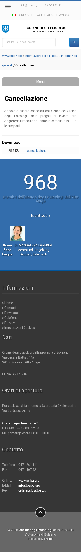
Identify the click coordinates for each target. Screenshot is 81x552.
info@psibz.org (29, 5)
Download (64, 14)
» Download (10, 313)
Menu (40, 82)
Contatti (51, 14)
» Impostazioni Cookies (18, 327)
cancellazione (37, 150)
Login (40, 14)
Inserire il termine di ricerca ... (22, 42)
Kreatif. (48, 538)
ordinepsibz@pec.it (32, 490)
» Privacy (8, 322)
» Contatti (9, 308)
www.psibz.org (12, 56)
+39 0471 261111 (53, 5)
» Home (7, 303)
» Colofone (10, 318)
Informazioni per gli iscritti (41, 56)
